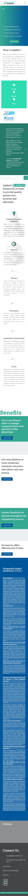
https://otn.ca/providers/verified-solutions (15, 154)
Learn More (7, 438)
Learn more (7, 479)
